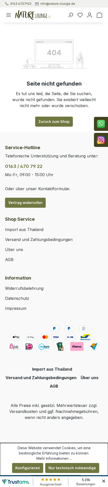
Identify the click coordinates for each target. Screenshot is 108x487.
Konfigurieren (27, 468)
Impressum (15, 308)
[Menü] (8, 15)
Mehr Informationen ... (54, 458)
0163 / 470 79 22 (23, 166)
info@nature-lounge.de (57, 4)
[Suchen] (70, 15)
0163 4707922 (20, 4)
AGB (9, 259)
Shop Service (20, 219)
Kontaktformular (53, 188)
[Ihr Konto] (89, 15)
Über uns (14, 249)
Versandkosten (23, 411)
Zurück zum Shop (54, 121)
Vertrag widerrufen (25, 202)
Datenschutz (17, 298)
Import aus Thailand (24, 229)
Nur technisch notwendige (72, 468)
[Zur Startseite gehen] (39, 15)
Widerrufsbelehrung (24, 288)
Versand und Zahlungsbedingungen (39, 239)
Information (18, 278)
